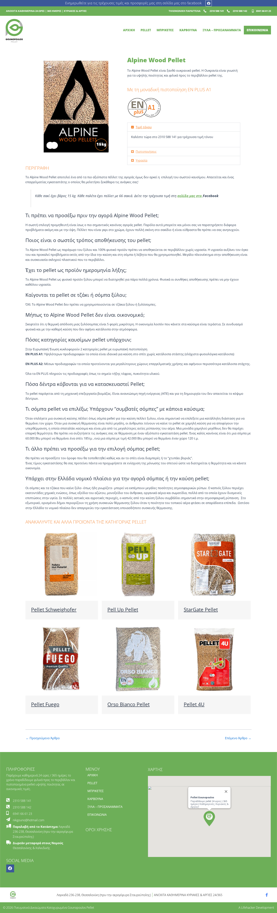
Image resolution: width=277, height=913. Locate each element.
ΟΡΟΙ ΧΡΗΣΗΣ (99, 830)
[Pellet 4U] (214, 659)
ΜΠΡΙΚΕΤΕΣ (165, 30)
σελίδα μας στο (190, 196)
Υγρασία (141, 160)
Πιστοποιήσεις (146, 152)
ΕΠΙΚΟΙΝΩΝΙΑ (257, 30)
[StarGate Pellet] (214, 564)
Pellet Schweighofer (54, 609)
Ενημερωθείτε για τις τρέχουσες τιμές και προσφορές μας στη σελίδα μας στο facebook (133, 3)
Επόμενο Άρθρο (238, 738)
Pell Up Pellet (122, 609)
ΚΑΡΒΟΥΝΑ (188, 30)
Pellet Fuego (45, 704)
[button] (183, 127)
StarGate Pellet (201, 609)
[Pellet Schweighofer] (61, 564)
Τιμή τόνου (144, 127)
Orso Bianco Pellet (128, 704)
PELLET (146, 30)
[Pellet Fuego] (61, 659)
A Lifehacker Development (256, 907)
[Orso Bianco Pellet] (138, 659)
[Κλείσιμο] (225, 791)
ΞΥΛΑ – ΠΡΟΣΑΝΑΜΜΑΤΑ (222, 30)
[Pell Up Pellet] (138, 564)
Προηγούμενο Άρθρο (43, 738)
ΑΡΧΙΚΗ (129, 30)
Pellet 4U (194, 704)
